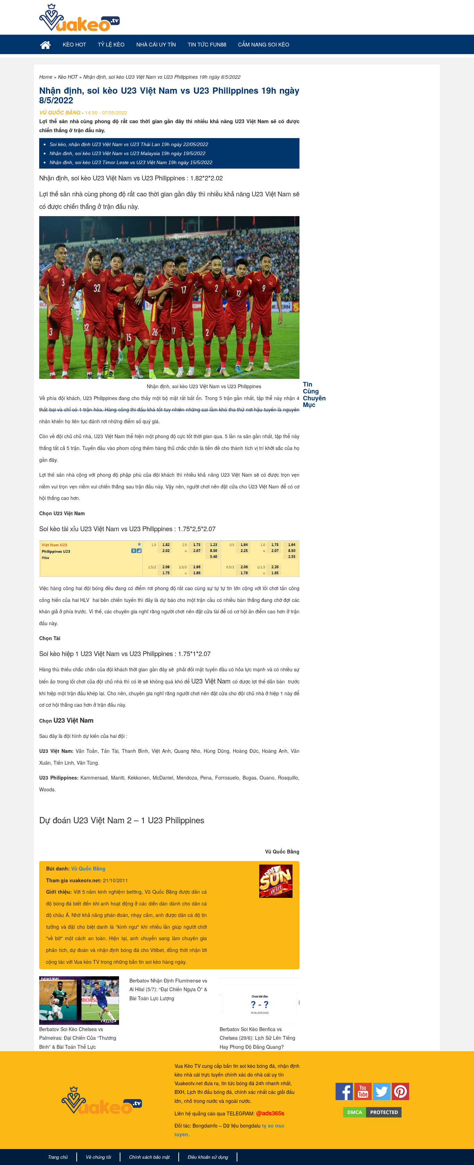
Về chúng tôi (98, 1157)
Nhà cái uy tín (156, 44)
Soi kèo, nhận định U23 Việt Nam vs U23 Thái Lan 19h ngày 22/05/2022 (129, 144)
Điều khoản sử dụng (208, 1157)
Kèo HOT (68, 76)
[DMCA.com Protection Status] (372, 1111)
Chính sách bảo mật (149, 1157)
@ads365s (270, 1113)
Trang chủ (58, 1157)
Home (45, 76)
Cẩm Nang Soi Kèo (263, 44)
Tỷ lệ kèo (111, 44)
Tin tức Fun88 (207, 44)
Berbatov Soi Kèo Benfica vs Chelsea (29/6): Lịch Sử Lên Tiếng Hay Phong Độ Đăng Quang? (257, 1038)
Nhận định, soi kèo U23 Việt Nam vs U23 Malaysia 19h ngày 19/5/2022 (127, 153)
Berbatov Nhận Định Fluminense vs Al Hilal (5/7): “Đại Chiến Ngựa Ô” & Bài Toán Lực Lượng (168, 989)
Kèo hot (74, 44)
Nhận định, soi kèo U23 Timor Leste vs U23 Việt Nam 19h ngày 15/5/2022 (131, 162)
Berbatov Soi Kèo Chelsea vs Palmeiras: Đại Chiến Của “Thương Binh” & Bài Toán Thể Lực (77, 1038)
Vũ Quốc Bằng (88, 868)
